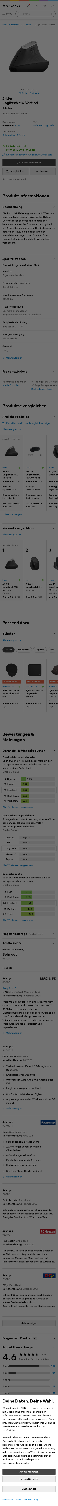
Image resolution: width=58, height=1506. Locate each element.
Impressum (7, 1499)
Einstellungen (29, 1488)
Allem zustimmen (29, 1471)
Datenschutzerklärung (27, 1499)
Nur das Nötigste (29, 1479)
